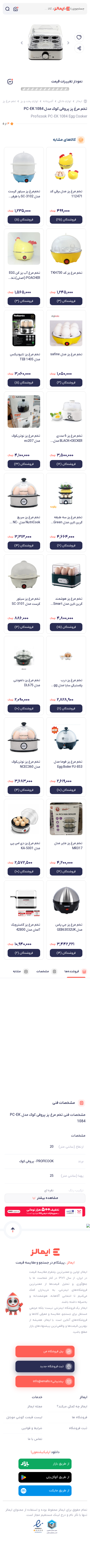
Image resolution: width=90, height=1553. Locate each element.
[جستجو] (7, 9)
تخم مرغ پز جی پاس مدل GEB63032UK (68, 927)
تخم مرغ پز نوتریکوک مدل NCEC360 (26, 764)
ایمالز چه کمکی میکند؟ (72, 1406)
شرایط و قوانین (31, 1428)
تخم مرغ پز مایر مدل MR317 (68, 846)
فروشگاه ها (79, 1417)
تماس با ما (35, 1439)
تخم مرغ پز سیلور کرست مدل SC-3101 (26, 601)
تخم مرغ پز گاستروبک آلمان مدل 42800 (25, 927)
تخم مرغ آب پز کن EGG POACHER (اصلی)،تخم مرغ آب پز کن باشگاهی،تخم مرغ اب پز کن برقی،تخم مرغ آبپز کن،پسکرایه (24, 275)
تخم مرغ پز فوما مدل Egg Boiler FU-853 (68, 764)
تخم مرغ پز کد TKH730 (66, 273)
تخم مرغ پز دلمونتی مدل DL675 (26, 683)
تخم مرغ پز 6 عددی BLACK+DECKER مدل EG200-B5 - (67, 438)
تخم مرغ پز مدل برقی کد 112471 (66, 194)
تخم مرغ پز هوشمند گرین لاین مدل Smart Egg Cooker (67, 601)
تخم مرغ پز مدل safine (66, 354)
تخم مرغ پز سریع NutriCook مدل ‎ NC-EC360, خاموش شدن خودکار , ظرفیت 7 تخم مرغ (25, 520)
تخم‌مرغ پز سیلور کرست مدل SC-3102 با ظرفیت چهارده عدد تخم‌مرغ (24, 194)
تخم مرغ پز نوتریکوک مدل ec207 (26, 438)
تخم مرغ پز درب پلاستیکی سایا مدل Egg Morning (67, 683)
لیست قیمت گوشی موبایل (24, 1417)
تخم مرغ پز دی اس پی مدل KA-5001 (25, 846)
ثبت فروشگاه (78, 1428)
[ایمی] (14, 1303)
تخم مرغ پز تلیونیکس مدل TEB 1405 (25, 357)
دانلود (45, 1452)
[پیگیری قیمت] (79, 37)
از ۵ (6, 123)
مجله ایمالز (34, 1406)
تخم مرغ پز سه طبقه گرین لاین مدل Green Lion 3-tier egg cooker (66, 520)
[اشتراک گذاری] (79, 48)
